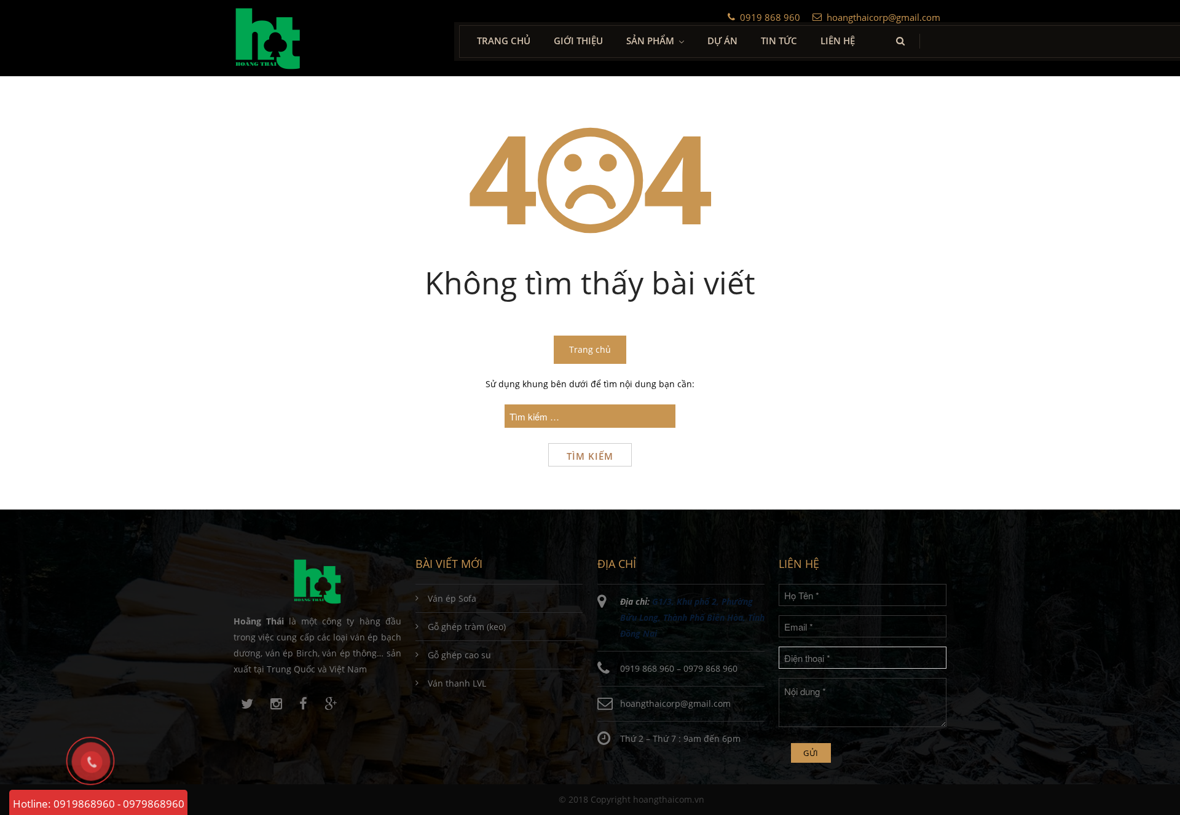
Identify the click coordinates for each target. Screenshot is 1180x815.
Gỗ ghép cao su (459, 655)
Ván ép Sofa (452, 598)
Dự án (722, 40)
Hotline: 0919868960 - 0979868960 (98, 804)
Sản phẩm (650, 40)
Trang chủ (503, 40)
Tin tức (779, 40)
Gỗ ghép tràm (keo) (467, 626)
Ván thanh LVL (457, 683)
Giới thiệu (578, 40)
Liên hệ (837, 40)
